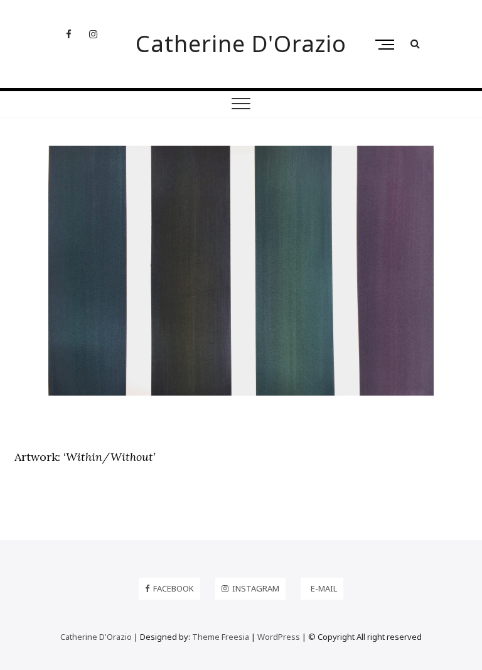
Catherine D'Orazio (241, 44)
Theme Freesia (220, 636)
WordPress (278, 636)
